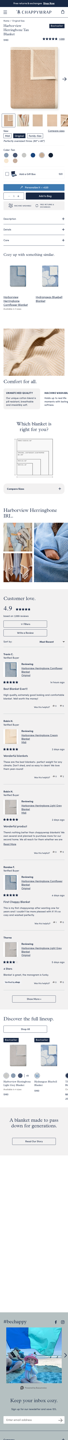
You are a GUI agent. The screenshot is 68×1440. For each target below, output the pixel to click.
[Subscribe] (60, 1420)
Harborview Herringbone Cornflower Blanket (15, 301)
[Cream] (6, 161)
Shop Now (49, 3)
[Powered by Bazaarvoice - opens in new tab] (33, 1388)
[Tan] (42, 155)
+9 (27, 1075)
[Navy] (15, 155)
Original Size (18, 20)
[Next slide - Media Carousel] (65, 1355)
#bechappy (15, 1322)
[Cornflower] (6, 155)
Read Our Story (34, 1141)
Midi (7, 135)
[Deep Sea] (51, 155)
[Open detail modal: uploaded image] (34, 1355)
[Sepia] (15, 161)
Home (6, 20)
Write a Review (30, 633)
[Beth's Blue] (33, 155)
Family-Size (35, 135)
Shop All (25, 1029)
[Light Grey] (24, 155)
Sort (6, 641)
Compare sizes (56, 130)
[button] (54, 39)
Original (19, 135)
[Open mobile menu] (5, 12)
